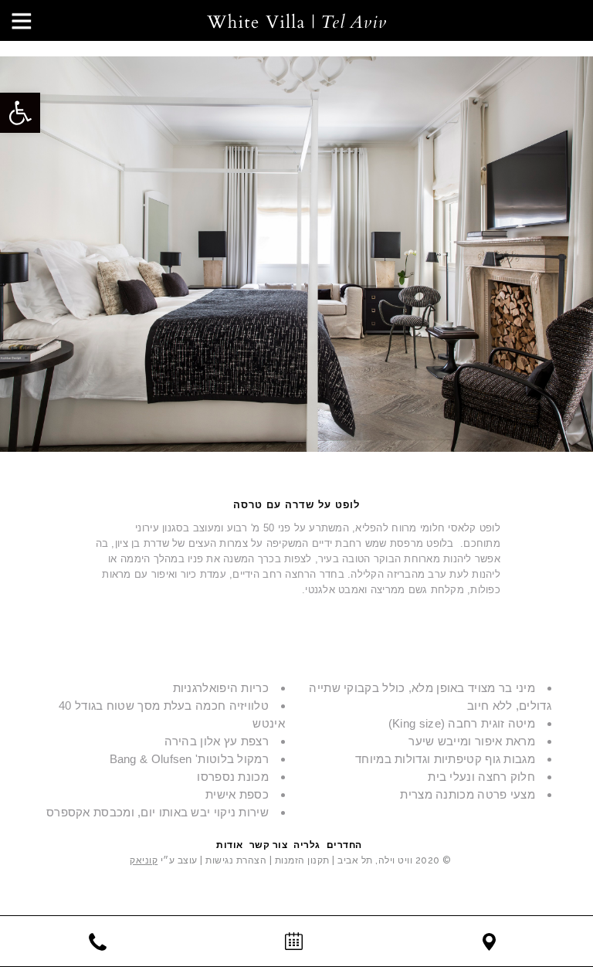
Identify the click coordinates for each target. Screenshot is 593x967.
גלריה (306, 845)
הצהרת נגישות (235, 860)
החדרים (344, 845)
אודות (229, 845)
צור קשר (268, 845)
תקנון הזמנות (302, 860)
